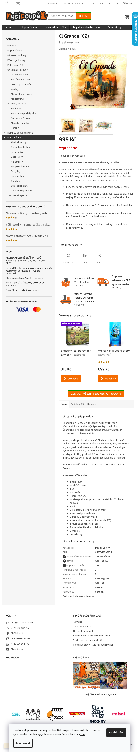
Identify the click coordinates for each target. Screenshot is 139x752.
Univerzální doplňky (17, 70)
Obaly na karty (19, 104)
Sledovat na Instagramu (103, 694)
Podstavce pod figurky (23, 113)
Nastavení (23, 743)
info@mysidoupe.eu (22, 622)
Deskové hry (14, 137)
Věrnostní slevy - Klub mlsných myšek (93, 645)
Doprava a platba (74, 3)
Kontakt (52, 3)
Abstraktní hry (18, 142)
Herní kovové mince (21, 79)
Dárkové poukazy (16, 55)
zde (82, 734)
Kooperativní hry (20, 166)
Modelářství (17, 99)
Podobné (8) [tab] (77, 404)
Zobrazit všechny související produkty (96, 393)
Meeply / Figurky (20, 123)
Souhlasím (116, 733)
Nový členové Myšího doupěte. (23, 289)
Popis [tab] (64, 404)
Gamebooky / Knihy (21, 190)
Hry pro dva (17, 152)
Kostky (15, 89)
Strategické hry (19, 186)
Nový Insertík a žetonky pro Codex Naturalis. (25, 284)
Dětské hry (17, 157)
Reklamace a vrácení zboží (87, 640)
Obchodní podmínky (84, 631)
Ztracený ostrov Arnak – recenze (24, 278)
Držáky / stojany (19, 75)
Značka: (67, 49)
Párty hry (16, 171)
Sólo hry (15, 181)
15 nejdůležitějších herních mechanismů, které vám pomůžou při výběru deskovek (29, 270)
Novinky (11, 46)
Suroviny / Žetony (20, 118)
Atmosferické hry (20, 147)
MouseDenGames (20, 638)
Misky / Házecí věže (21, 94)
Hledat (83, 15)
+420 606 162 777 (20, 628)
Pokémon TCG (15, 65)
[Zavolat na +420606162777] (11, 3)
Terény (15, 128)
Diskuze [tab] (91, 404)
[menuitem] (10, 27)
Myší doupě (17, 633)
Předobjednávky (16, 60)
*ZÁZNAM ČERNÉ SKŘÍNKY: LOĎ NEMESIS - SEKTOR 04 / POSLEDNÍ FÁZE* (25, 260)
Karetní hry (17, 162)
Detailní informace (69, 245)
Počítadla (16, 108)
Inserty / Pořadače (21, 84)
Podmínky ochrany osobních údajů (91, 635)
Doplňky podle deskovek (20, 133)
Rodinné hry (17, 176)
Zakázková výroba (17, 195)
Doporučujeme (15, 50)
